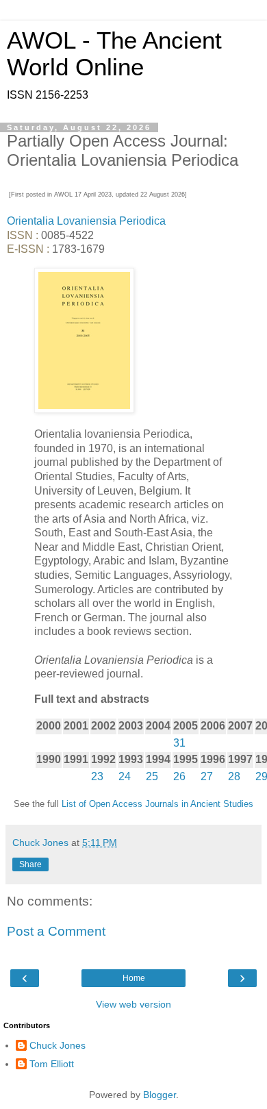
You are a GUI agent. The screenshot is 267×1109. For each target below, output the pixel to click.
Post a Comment (56, 931)
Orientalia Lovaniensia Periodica (86, 221)
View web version (133, 1004)
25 (152, 776)
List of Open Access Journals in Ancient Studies (157, 804)
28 (234, 776)
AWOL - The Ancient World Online (114, 53)
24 (124, 776)
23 (97, 776)
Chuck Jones (57, 1045)
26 (179, 776)
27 (207, 776)
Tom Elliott (51, 1063)
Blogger (159, 1094)
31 (179, 743)
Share (30, 864)
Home (134, 978)
